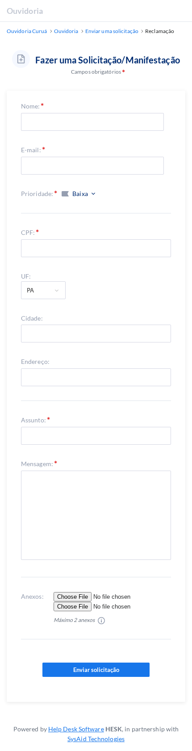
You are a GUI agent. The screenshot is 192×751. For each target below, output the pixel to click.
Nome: (30, 106)
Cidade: (32, 318)
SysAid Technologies (96, 739)
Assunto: (33, 420)
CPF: (28, 232)
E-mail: (31, 150)
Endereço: (35, 361)
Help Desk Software (76, 729)
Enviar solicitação (96, 669)
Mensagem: (37, 463)
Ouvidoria (25, 11)
